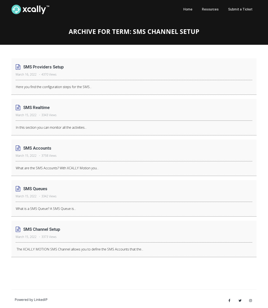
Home (187, 9)
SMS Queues (35, 188)
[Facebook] (229, 300)
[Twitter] (240, 300)
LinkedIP (41, 299)
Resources (210, 9)
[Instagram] (250, 300)
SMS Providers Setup (43, 66)
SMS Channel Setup (41, 229)
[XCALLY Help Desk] (30, 9)
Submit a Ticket (240, 9)
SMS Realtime (36, 107)
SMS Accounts (37, 148)
